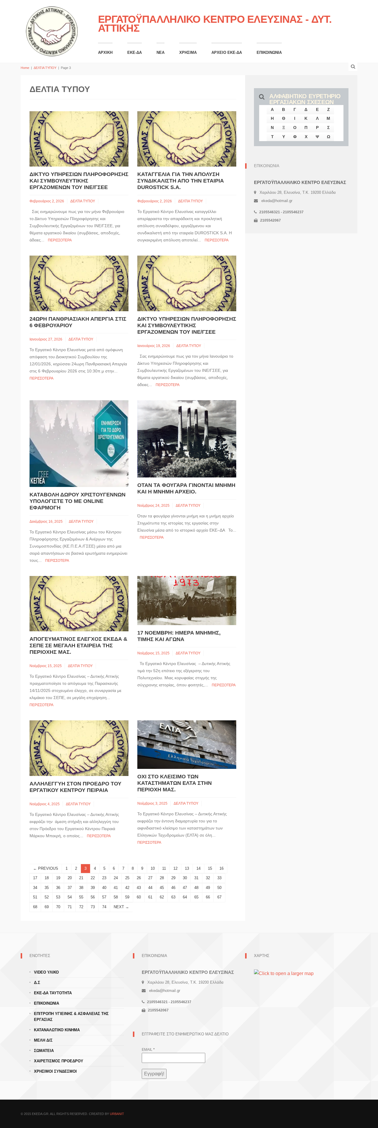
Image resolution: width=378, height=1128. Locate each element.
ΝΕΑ (160, 52)
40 (104, 887)
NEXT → (121, 907)
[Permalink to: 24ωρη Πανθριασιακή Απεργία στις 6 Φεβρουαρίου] (79, 282)
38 (81, 887)
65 (196, 897)
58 (116, 897)
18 (47, 878)
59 (127, 897)
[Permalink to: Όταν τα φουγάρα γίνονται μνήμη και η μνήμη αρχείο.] (186, 438)
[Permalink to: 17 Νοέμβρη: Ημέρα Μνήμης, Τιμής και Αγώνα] (186, 600)
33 (219, 878)
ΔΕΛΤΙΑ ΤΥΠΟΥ (45, 68)
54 (70, 897)
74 (104, 907)
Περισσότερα (60, 240)
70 (58, 907)
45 (162, 887)
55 (81, 897)
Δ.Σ (37, 982)
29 (173, 878)
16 (221, 868)
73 (93, 907)
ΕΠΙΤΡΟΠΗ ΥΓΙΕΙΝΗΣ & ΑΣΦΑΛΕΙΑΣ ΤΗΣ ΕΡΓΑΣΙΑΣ (71, 1016)
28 (162, 878)
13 (187, 868)
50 (219, 887)
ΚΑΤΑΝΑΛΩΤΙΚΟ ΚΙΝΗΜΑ (57, 1030)
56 (93, 897)
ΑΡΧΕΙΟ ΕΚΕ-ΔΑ (226, 52)
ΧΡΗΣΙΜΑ (188, 52)
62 (162, 897)
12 (175, 868)
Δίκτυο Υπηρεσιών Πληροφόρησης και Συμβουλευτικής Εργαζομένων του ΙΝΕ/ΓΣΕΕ (79, 180)
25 (127, 878)
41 (116, 887)
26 (139, 878)
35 (47, 887)
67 (219, 897)
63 (173, 897)
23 (104, 878)
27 (150, 878)
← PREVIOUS (45, 868)
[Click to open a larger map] (284, 973)
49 (208, 887)
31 (196, 878)
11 (164, 868)
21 (81, 878)
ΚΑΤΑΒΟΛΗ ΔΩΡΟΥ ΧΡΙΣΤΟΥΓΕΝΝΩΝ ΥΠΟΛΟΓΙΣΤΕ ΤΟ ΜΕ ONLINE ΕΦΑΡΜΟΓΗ (78, 501)
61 (150, 897)
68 (35, 907)
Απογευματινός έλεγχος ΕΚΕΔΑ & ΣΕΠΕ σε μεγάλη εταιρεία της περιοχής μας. (78, 645)
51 (35, 897)
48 (196, 887)
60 (139, 897)
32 (208, 878)
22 (93, 878)
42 (127, 887)
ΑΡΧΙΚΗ (105, 52)
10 (153, 868)
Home (25, 68)
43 (139, 887)
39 (93, 887)
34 (35, 887)
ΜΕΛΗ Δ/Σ (43, 1040)
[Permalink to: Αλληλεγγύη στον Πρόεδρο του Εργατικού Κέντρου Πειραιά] (79, 747)
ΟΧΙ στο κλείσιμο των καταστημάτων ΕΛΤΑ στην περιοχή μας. (174, 783)
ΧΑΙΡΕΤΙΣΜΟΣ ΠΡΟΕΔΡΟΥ (58, 1061)
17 (35, 878)
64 (185, 897)
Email (148, 1049)
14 (198, 868)
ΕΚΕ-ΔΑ (134, 52)
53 (58, 897)
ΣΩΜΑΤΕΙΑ (44, 1050)
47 (185, 887)
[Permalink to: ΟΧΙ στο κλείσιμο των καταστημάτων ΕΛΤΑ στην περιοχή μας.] (186, 744)
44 (150, 887)
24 (116, 878)
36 (58, 887)
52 (47, 897)
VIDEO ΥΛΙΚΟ (46, 972)
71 (70, 907)
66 (208, 897)
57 (104, 897)
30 (185, 878)
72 (81, 907)
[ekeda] (52, 30)
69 (47, 907)
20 (70, 878)
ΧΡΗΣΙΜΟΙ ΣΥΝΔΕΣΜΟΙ (55, 1071)
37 (70, 887)
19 (58, 878)
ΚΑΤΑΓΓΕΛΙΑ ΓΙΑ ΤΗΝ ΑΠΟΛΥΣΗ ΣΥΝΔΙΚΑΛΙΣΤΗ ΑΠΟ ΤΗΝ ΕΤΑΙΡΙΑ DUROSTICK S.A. (180, 180)
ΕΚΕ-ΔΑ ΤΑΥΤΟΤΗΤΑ (53, 993)
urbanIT (117, 1114)
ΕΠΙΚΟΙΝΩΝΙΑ (269, 52)
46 (173, 887)
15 (210, 868)
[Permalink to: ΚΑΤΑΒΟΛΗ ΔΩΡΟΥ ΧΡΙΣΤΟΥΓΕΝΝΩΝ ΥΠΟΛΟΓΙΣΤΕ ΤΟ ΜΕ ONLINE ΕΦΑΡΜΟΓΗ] (79, 443)
